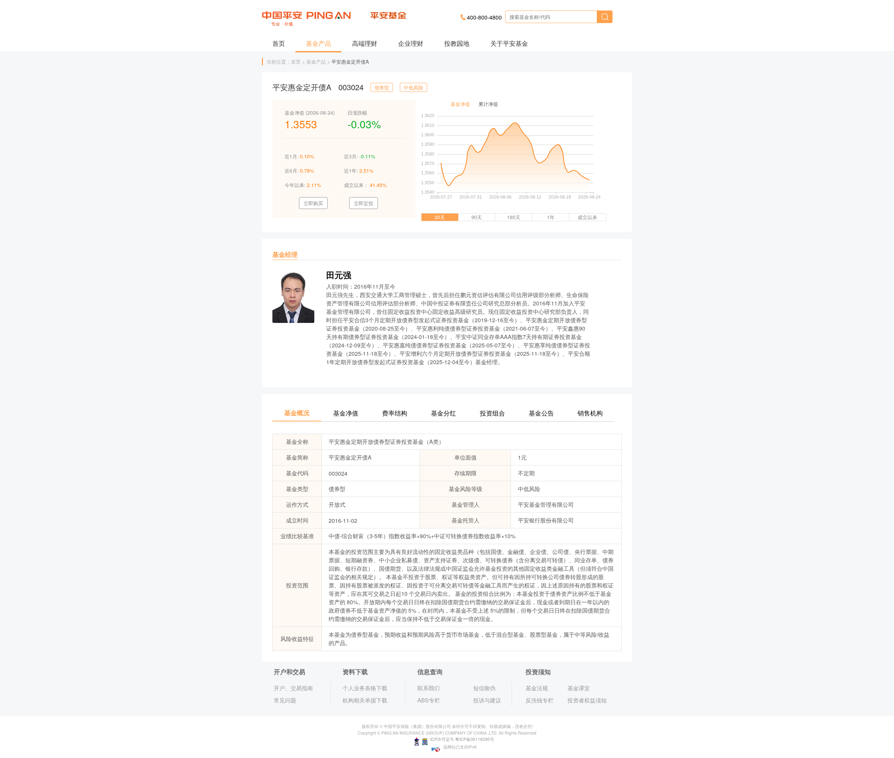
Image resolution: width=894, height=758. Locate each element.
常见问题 (285, 700)
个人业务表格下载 (365, 688)
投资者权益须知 (587, 700)
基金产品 (318, 43)
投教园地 (456, 43)
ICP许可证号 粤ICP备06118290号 (461, 739)
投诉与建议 (487, 700)
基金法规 (537, 688)
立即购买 (313, 203)
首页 (278, 43)
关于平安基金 (509, 43)
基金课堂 (578, 688)
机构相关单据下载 (365, 700)
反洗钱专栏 (540, 700)
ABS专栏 (428, 700)
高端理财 (364, 43)
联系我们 (428, 688)
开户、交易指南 (293, 688)
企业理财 (410, 43)
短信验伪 (484, 688)
